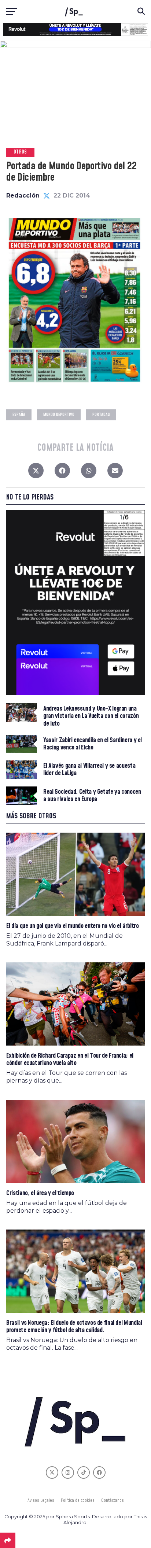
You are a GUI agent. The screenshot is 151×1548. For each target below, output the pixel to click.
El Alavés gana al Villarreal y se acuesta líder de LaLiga (89, 769)
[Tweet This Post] (36, 472)
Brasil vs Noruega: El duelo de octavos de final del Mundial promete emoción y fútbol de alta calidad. (74, 1326)
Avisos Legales (40, 1500)
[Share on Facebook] (62, 472)
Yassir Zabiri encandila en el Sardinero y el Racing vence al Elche (92, 744)
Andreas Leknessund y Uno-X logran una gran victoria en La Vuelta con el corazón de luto (91, 716)
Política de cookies (78, 1500)
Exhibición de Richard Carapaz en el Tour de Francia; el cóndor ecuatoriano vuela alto (69, 1059)
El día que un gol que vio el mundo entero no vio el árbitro (72, 925)
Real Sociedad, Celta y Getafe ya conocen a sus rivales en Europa (92, 795)
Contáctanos (112, 1500)
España (18, 415)
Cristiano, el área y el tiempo (40, 1193)
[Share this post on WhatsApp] (88, 472)
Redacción (23, 195)
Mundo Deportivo (58, 415)
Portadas (101, 415)
